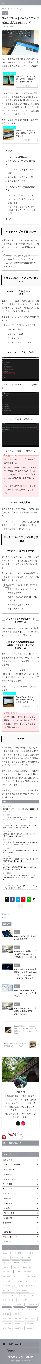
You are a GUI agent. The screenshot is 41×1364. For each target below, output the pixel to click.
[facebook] (12, 899)
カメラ (6, 1281)
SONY (27, 1272)
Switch (6, 1276)
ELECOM (25, 1258)
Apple (29, 1253)
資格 (29, 1328)
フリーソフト (8, 1300)
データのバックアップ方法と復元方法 (20, 188)
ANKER (18, 1253)
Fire (5, 917)
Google (6, 914)
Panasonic (7, 1272)
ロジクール (19, 1309)
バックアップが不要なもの (17, 157)
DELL (15, 1258)
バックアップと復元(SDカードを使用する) (21, 201)
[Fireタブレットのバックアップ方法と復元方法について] (18, 899)
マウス (6, 1304)
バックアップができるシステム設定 (21, 171)
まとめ (8, 219)
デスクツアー (22, 1290)
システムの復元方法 (16, 181)
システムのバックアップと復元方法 (20, 163)
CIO (5, 1258)
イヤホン (18, 1276)
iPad (6, 1267)
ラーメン (7, 1309)
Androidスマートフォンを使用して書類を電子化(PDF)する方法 (25, 1011)
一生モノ (32, 1309)
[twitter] (7, 899)
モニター (18, 1304)
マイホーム (22, 1300)
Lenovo (27, 1267)
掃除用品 (19, 1323)
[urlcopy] (20, 906)
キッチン (17, 1281)
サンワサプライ (9, 1286)
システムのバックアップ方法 (20, 177)
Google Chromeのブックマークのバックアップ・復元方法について (25, 993)
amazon (7, 1253)
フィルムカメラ (27, 1295)
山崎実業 (7, 1323)
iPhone (16, 1267)
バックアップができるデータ (20, 195)
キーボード (31, 1281)
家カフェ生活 (30, 1319)
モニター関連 (31, 1304)
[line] (29, 899)
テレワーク (8, 1290)
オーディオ (31, 1276)
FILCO (6, 1262)
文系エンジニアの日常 (20, 1356)
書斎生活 (7, 1328)
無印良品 (19, 1328)
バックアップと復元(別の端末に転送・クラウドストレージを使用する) (21, 209)
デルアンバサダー (10, 1295)
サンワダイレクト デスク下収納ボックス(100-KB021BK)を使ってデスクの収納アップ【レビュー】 (19, 877)
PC (18, 1272)
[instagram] (23, 1123)
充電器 (16, 1314)
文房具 (30, 1323)
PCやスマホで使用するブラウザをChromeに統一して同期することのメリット (25, 954)
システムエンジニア (27, 1286)
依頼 (6, 1314)
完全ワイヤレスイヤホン (12, 1319)
